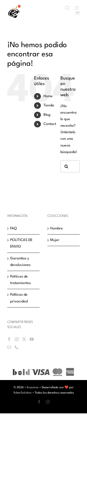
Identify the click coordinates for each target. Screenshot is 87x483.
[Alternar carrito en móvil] (77, 18)
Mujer (54, 242)
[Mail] (9, 349)
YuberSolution (22, 394)
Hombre (56, 230)
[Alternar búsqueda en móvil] (77, 12)
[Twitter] (24, 341)
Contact (50, 126)
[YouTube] (32, 341)
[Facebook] (9, 341)
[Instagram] (17, 341)
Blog (47, 116)
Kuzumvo (33, 389)
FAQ (13, 230)
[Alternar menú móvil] (77, 7)
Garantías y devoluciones (20, 263)
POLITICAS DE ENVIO (21, 245)
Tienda (49, 107)
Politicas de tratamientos (20, 282)
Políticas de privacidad (19, 300)
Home (48, 98)
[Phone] (17, 349)
